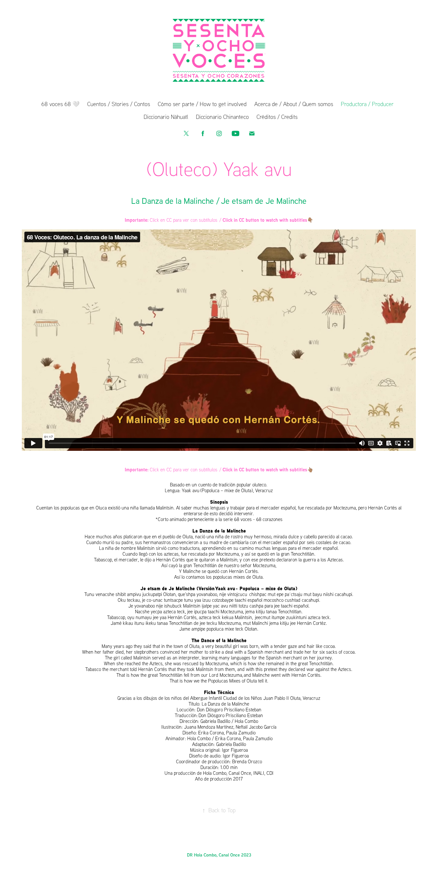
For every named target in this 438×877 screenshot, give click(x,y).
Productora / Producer (367, 103)
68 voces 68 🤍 (60, 103)
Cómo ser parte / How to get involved (202, 103)
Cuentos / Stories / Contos (118, 103)
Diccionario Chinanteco (222, 116)
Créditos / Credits (277, 116)
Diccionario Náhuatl (166, 116)
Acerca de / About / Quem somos (293, 103)
